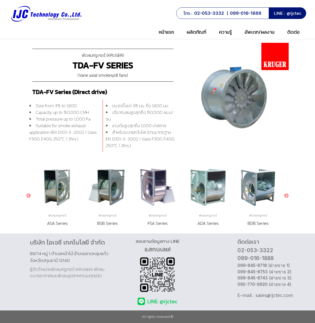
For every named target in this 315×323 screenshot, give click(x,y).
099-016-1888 (245, 13)
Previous (28, 195)
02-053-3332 (209, 13)
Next (286, 195)
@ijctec (294, 13)
